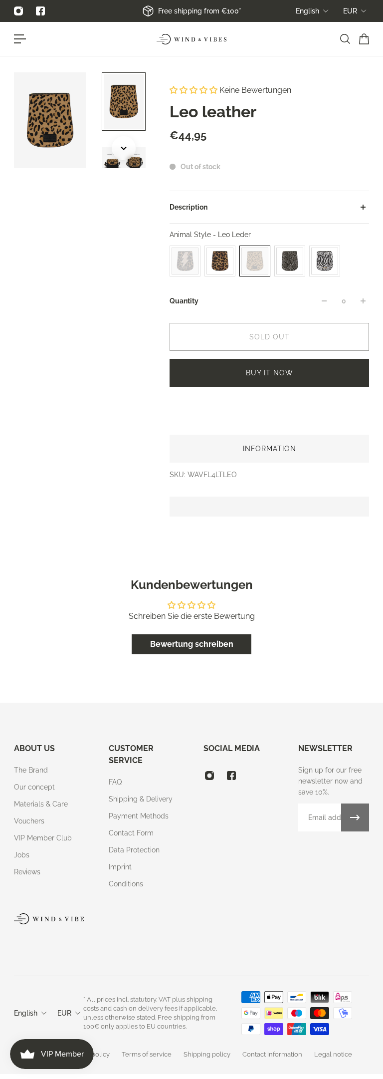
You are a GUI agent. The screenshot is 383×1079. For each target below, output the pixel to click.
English (307, 11)
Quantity (184, 301)
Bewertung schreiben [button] (191, 644)
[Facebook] (40, 11)
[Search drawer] (344, 39)
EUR (350, 11)
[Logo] (191, 39)
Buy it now (269, 373)
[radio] (185, 261)
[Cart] (363, 39)
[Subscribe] (355, 817)
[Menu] (20, 38)
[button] (194, 90)
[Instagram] (18, 11)
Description (188, 207)
